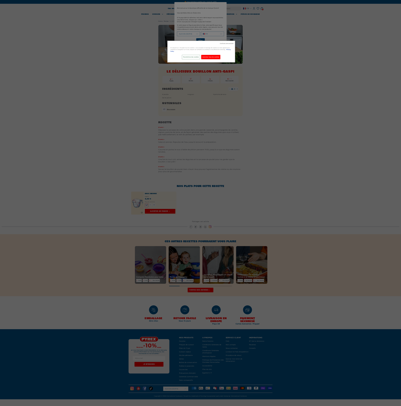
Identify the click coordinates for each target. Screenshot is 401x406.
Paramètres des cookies (191, 57)
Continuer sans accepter (227, 43)
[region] (201, 51)
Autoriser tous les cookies (210, 57)
